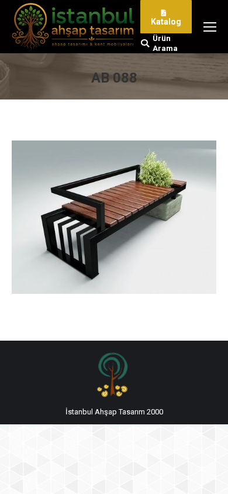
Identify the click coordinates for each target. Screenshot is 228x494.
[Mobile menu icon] (209, 26)
